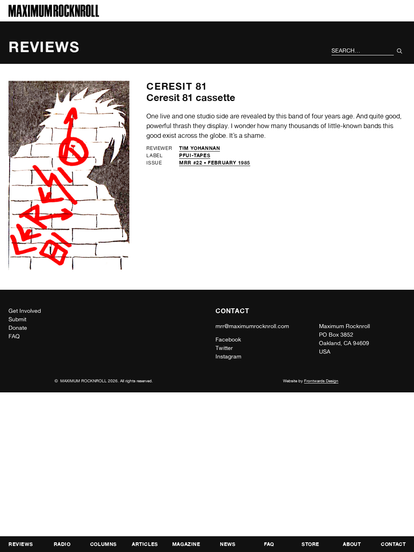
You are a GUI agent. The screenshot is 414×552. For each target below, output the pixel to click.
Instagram (228, 356)
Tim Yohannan (199, 148)
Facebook (228, 339)
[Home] (53, 15)
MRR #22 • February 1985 (214, 163)
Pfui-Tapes (194, 155)
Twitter (224, 348)
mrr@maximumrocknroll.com (252, 326)
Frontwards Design (321, 380)
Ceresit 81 (176, 86)
